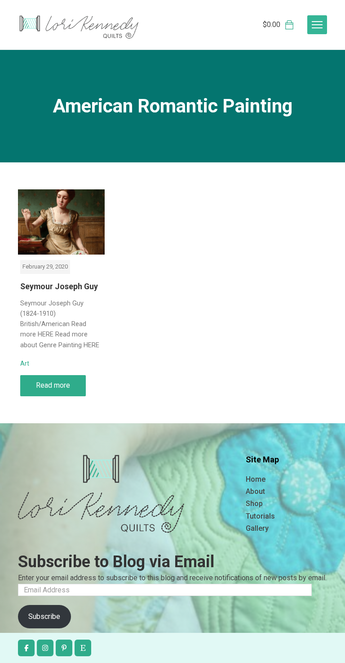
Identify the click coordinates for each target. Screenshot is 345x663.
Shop (254, 503)
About (255, 491)
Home (255, 479)
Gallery (257, 528)
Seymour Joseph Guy (59, 286)
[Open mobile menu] (317, 24)
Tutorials (260, 516)
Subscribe (44, 616)
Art (24, 363)
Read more (53, 385)
